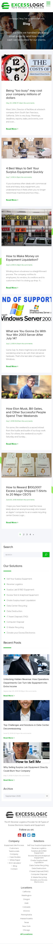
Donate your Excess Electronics (21, 633)
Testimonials (14, 851)
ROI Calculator (15, 863)
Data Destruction (14, 611)
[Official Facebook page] (24, 835)
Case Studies (15, 857)
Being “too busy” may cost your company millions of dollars (24, 94)
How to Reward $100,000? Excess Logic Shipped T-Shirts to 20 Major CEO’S (26, 491)
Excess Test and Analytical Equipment (39, 857)
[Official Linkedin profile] (33, 835)
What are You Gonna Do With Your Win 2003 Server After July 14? (26, 334)
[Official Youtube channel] (19, 835)
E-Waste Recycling (15, 627)
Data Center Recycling (17, 606)
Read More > (12, 129)
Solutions (39, 841)
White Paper (15, 860)
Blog (15, 866)
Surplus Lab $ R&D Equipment (20, 589)
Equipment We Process (14, 845)
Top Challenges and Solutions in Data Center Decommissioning (26, 727)
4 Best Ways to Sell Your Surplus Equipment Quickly (24, 170)
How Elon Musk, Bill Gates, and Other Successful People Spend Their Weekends (26, 412)
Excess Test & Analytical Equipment (23, 595)
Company (14, 841)
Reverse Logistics (15, 584)
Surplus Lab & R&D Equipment (39, 852)
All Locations (26, 934)
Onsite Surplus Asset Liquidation (21, 600)
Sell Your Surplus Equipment (19, 579)
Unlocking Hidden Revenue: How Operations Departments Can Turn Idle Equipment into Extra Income (26, 683)
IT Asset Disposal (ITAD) (17, 616)
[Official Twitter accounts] (28, 835)
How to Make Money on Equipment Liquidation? (22, 258)
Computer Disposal (15, 622)
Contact (14, 869)
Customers (14, 848)
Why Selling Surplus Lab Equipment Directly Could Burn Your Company (25, 769)
